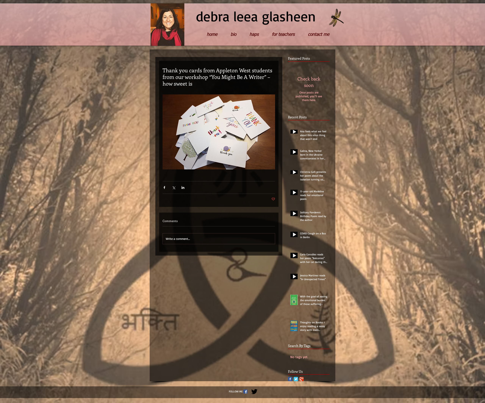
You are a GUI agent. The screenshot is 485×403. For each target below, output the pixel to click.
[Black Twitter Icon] (254, 391)
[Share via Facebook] (164, 187)
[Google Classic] (301, 379)
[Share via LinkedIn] (183, 187)
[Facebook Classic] (290, 379)
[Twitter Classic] (296, 379)
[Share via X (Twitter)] (173, 187)
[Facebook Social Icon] (245, 392)
